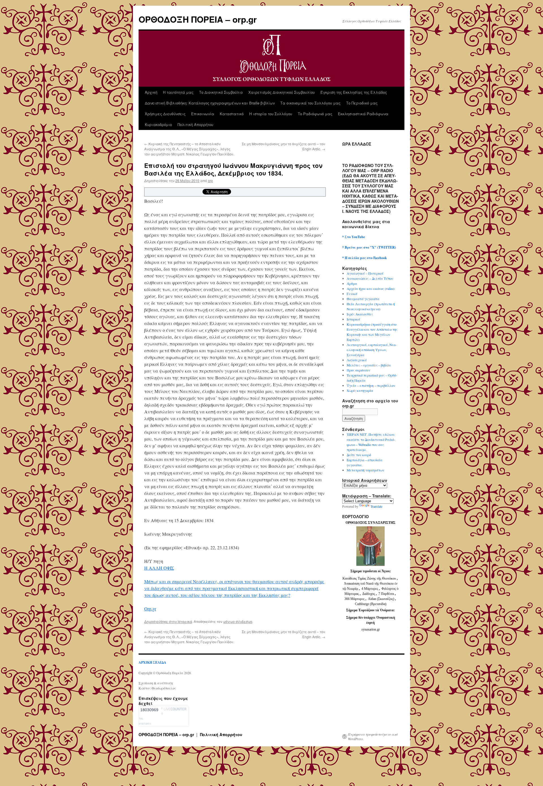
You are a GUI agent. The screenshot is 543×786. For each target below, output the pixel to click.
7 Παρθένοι (386, 594)
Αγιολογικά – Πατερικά (365, 273)
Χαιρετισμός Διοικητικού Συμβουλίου (281, 92)
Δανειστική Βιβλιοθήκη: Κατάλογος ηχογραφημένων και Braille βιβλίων (210, 103)
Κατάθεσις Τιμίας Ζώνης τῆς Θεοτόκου (369, 578)
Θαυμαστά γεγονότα (363, 298)
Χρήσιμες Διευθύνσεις (165, 113)
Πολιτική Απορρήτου (195, 124)
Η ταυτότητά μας (178, 92)
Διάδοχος (369, 594)
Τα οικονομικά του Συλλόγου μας (310, 103)
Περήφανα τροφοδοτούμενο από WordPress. (373, 736)
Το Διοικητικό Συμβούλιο (221, 92)
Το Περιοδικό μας (362, 103)
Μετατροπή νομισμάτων (365, 470)
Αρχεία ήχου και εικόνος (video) (371, 288)
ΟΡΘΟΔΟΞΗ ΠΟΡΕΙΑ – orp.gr (198, 19)
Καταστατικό (232, 113)
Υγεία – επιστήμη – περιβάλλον (371, 385)
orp (210, 180)
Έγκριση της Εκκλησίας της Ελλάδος (353, 92)
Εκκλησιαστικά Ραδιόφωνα (363, 113)
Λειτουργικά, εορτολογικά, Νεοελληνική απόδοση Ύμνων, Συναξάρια (372, 349)
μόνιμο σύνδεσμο (237, 621)
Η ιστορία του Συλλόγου (270, 113)
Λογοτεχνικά (357, 360)
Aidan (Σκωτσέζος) (381, 599)
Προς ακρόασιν (358, 370)
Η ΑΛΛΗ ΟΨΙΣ (159, 568)
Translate (376, 506)
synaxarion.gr (370, 629)
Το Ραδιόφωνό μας (315, 113)
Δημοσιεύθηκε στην (161, 621)
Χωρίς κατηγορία (360, 390)
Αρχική (151, 92)
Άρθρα (352, 283)
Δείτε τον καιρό (359, 454)
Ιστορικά (185, 621)
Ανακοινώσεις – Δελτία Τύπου (370, 278)
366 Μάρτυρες (354, 599)
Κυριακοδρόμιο (158, 124)
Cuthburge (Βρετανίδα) (370, 604)
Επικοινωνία (202, 113)
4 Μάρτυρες (370, 589)
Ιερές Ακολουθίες (360, 314)
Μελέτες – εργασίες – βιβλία (369, 365)
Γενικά (352, 293)
